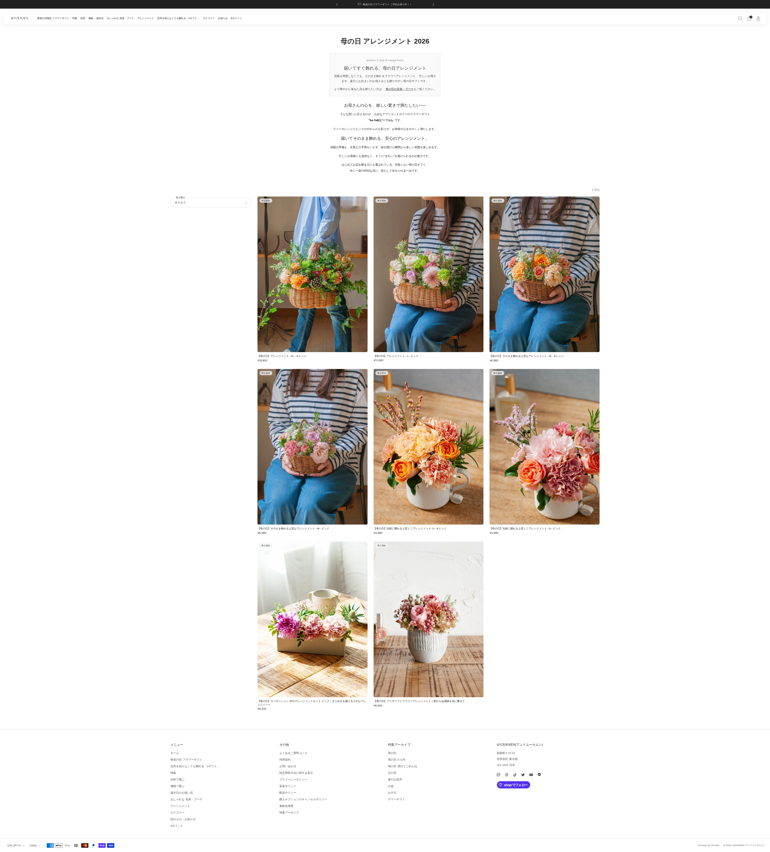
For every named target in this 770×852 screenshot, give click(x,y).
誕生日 (100, 18)
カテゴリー (209, 18)
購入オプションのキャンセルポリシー (303, 799)
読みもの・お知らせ (183, 819)
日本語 (33, 845)
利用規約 (285, 759)
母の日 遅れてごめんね (402, 766)
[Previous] (336, 4)
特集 (74, 18)
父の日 (392, 772)
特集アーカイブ (289, 812)
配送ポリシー (287, 792)
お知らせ (223, 18)
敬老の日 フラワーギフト (186, 759)
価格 (90, 18)
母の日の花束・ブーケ (400, 89)
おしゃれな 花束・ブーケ (120, 18)
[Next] (433, 4)
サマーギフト (396, 799)
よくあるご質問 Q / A (293, 753)
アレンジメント (145, 18)
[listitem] (385, 4)
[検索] (740, 18)
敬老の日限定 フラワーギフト (53, 18)
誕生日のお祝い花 (181, 792)
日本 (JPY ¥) (14, 845)
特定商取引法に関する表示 (296, 772)
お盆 (391, 786)
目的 (82, 18)
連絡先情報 (286, 805)
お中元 (392, 792)
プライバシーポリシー (293, 779)
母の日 (392, 753)
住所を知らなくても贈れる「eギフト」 (178, 18)
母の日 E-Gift (396, 759)
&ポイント (236, 18)
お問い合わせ (287, 766)
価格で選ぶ (177, 786)
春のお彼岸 (395, 779)
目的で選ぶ (177, 779)
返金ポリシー (287, 786)
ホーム (174, 753)
